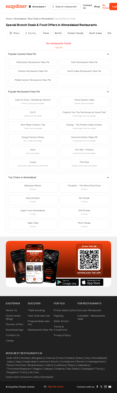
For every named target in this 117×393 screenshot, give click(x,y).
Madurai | (60, 368)
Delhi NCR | (13, 358)
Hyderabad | (30, 361)
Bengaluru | (38, 358)
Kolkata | (70, 358)
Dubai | (80, 358)
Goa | (88, 358)
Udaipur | (49, 368)
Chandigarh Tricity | (92, 368)
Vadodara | (84, 365)
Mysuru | (72, 365)
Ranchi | (81, 361)
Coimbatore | (68, 361)
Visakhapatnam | (96, 361)
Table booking (36, 310)
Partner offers (14, 324)
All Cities (34, 372)
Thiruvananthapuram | (19, 368)
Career (10, 340)
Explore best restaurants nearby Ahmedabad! (30, 377)
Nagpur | (38, 368)
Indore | (50, 365)
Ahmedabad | (99, 358)
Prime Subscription (65, 310)
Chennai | (51, 358)
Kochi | (55, 361)
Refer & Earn (61, 321)
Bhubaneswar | (36, 365)
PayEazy (59, 315)
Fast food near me (39, 315)
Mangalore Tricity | (17, 372)
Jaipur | (10, 361)
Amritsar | (21, 365)
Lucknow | (44, 361)
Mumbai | (26, 358)
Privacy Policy (62, 335)
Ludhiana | (61, 365)
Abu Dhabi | (73, 368)
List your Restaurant (89, 310)
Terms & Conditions (60, 328)
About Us (11, 310)
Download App (14, 329)
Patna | (10, 365)
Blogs (97, 6)
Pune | (61, 358)
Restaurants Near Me (40, 329)
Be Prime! (105, 6)
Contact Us (87, 6)
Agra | (19, 361)
